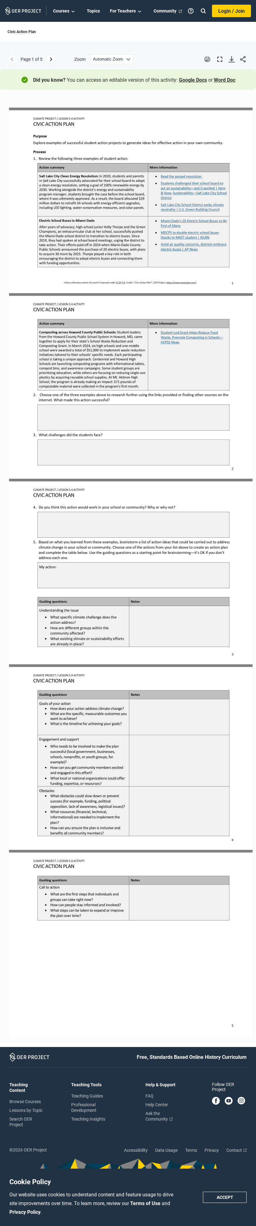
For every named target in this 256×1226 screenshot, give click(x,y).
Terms (191, 1150)
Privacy (211, 1150)
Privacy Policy (25, 1212)
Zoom (80, 59)
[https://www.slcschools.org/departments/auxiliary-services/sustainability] (200, 193)
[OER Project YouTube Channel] (229, 1101)
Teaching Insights (88, 1119)
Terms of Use (146, 1203)
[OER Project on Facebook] (216, 1101)
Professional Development (83, 1107)
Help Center (156, 1104)
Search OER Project (20, 1122)
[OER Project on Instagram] (241, 1101)
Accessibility (136, 1150)
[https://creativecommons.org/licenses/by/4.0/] (120, 282)
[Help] (190, 11)
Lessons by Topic (25, 1110)
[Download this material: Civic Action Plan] (231, 59)
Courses (61, 10)
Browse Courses (25, 1101)
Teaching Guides (87, 1095)
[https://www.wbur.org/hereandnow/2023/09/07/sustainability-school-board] (194, 182)
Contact (234, 1150)
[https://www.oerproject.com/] (181, 282)
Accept (225, 1197)
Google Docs (193, 80)
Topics (93, 10)
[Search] (203, 11)
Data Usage (166, 1150)
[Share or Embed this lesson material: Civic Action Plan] (243, 59)
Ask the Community (157, 1116)
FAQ (149, 1095)
